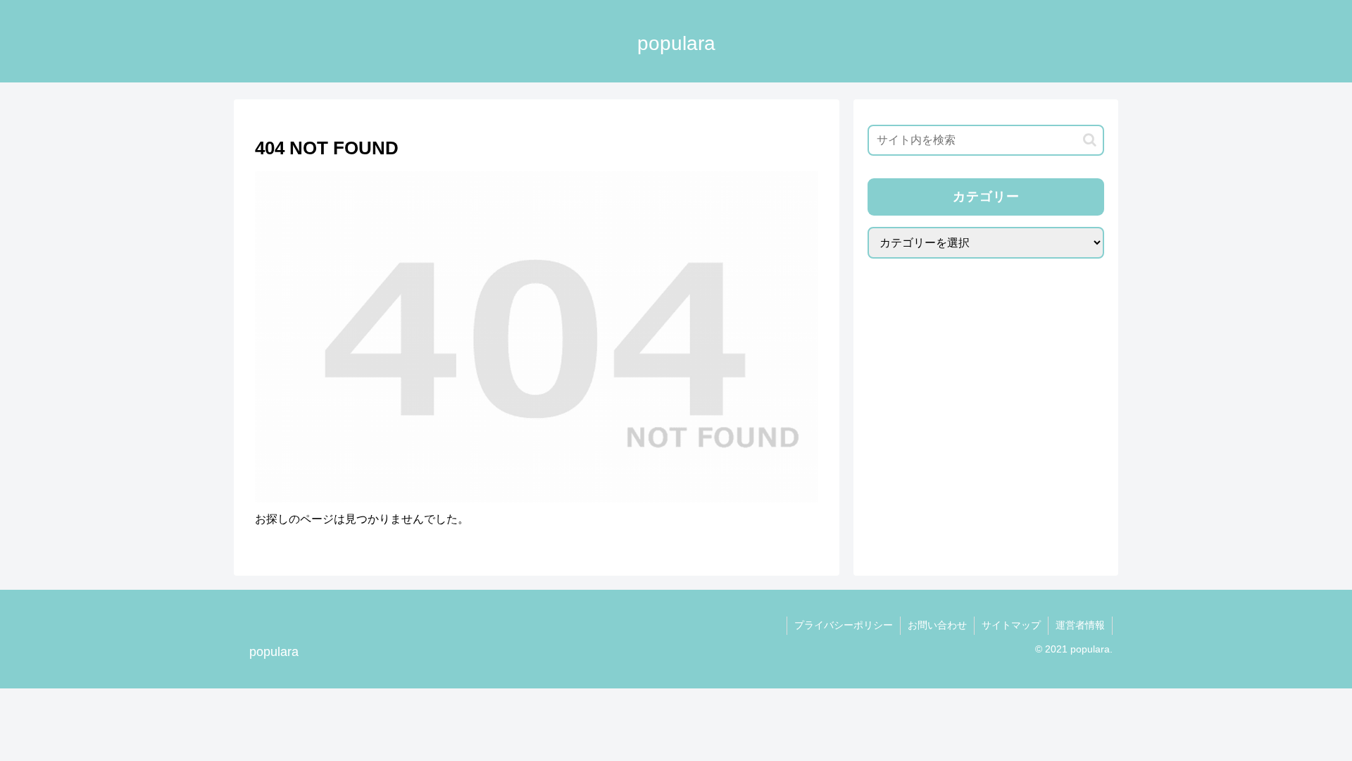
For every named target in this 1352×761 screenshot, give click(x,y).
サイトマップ (1011, 625)
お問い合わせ (937, 625)
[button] (1089, 140)
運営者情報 (1080, 625)
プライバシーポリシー (843, 625)
